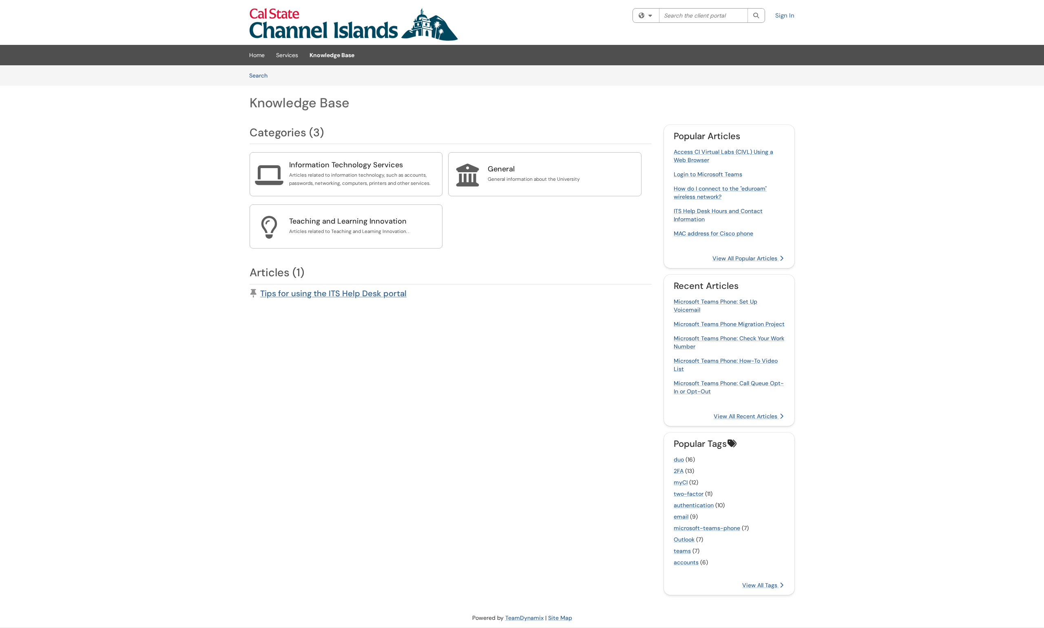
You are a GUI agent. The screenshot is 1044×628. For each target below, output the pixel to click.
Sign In (784, 15)
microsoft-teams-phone (707, 528)
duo (679, 459)
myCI (681, 482)
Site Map (560, 617)
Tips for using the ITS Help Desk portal (333, 293)
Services (287, 55)
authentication (694, 505)
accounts (686, 562)
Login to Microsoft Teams (708, 174)
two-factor (688, 493)
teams (682, 551)
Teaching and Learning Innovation (348, 221)
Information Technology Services (346, 165)
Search (261, 75)
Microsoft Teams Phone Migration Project (729, 324)
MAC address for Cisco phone (713, 233)
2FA (678, 471)
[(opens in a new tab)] (354, 24)
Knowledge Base (332, 55)
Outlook (684, 539)
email (681, 516)
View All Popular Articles (745, 258)
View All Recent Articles (746, 416)
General (501, 169)
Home (257, 55)
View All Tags (760, 585)
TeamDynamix (524, 617)
